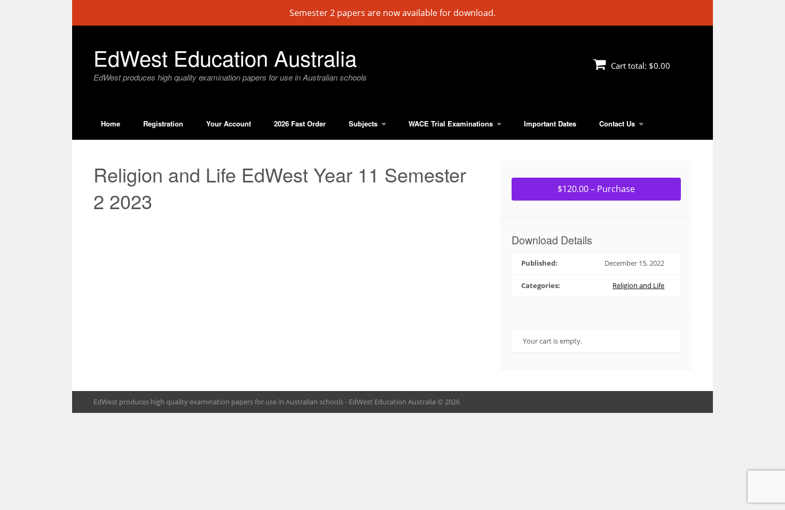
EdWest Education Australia (225, 57)
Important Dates (550, 123)
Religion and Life (638, 285)
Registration (163, 123)
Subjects (363, 123)
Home (110, 123)
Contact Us (617, 123)
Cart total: (639, 65)
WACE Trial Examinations (451, 123)
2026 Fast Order (300, 123)
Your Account (228, 123)
